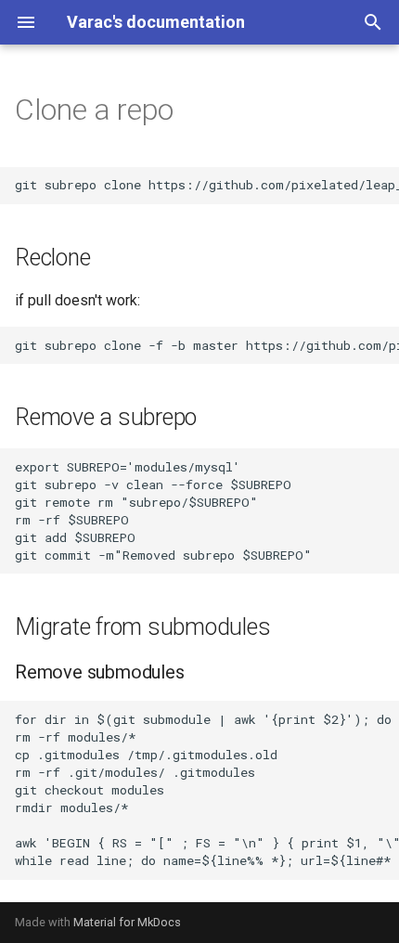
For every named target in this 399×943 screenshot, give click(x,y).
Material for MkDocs (127, 922)
